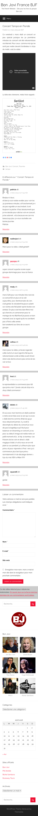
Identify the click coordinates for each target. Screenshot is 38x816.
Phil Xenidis (7, 771)
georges (13, 261)
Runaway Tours (9, 778)
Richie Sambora (9, 775)
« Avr (5, 754)
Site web (6, 560)
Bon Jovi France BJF (19, 4)
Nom (5, 542)
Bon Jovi (8, 166)
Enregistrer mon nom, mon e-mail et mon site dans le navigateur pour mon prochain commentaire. (18, 573)
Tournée (22, 166)
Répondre (6, 229)
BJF (22, 30)
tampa (7, 169)
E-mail (6, 551)
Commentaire (9, 510)
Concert (15, 166)
